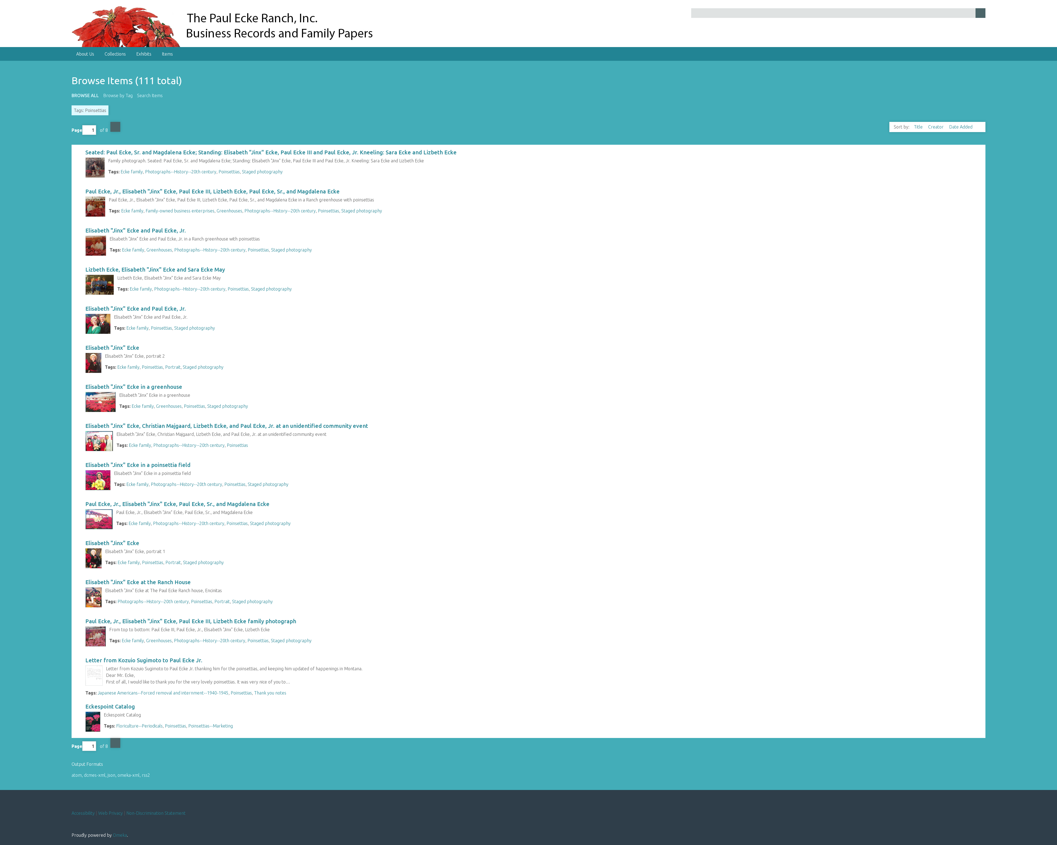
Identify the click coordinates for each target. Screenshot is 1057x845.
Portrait (173, 367)
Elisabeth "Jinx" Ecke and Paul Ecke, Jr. (135, 230)
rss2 (146, 775)
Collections (115, 53)
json (111, 775)
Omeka (120, 835)
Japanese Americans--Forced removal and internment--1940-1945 (163, 692)
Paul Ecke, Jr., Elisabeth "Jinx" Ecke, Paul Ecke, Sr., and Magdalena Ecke (177, 504)
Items (167, 53)
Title (919, 126)
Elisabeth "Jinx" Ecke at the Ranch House (138, 582)
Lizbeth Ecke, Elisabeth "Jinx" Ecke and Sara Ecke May (155, 269)
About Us (85, 53)
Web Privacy (110, 813)
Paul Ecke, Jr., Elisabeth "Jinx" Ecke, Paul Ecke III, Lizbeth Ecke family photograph (190, 621)
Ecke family (132, 171)
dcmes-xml (94, 775)
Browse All (85, 95)
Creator (936, 126)
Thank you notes (270, 692)
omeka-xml (129, 775)
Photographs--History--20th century (180, 171)
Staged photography (262, 171)
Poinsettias (229, 171)
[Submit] (980, 13)
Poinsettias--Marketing (210, 725)
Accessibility (83, 813)
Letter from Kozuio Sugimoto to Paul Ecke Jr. (143, 660)
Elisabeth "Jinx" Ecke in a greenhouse (133, 387)
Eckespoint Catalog (110, 706)
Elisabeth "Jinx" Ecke (112, 347)
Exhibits (143, 53)
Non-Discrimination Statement (156, 813)
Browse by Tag (118, 95)
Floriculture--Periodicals (139, 725)
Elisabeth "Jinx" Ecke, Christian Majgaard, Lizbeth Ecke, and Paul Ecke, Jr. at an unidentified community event (226, 426)
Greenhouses (229, 210)
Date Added (961, 126)
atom (77, 775)
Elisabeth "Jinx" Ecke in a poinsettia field (137, 465)
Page (77, 130)
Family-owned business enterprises (180, 210)
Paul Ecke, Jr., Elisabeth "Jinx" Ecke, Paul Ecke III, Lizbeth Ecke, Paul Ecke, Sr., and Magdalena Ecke (212, 191)
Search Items (150, 95)
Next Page (115, 127)
